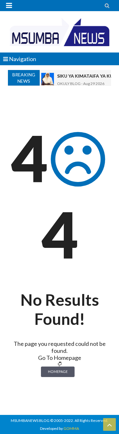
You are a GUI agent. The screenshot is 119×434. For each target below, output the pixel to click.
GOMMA (71, 428)
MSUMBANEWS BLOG (30, 420)
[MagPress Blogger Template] (59, 32)
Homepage (58, 371)
